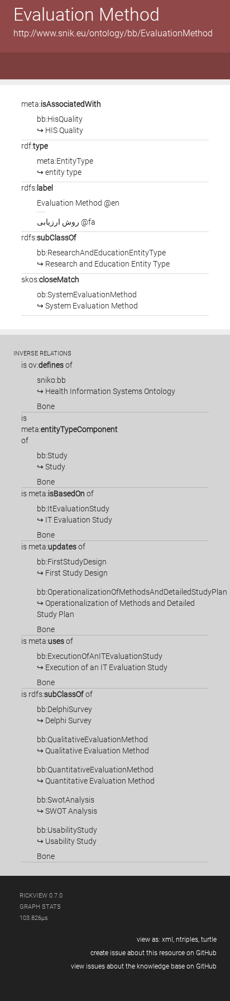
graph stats (40, 906)
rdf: (34, 145)
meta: (61, 103)
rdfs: (37, 187)
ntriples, (187, 939)
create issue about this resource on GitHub (153, 953)
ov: (46, 364)
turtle (209, 939)
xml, (168, 939)
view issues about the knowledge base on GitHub (144, 966)
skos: (50, 279)
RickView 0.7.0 (41, 895)
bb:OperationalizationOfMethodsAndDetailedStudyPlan (132, 603)
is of (47, 364)
